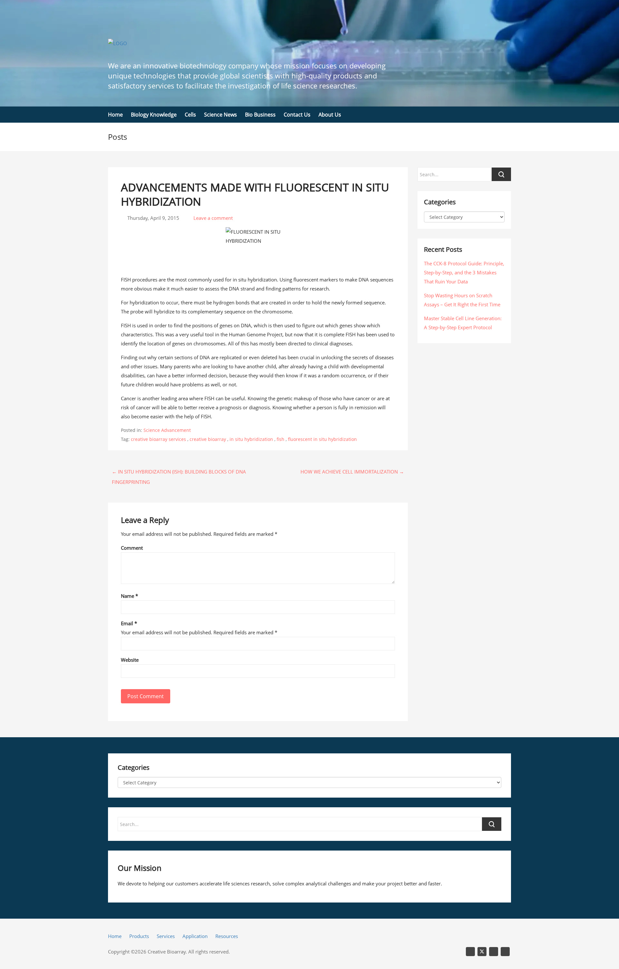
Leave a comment (212, 218)
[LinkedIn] (470, 951)
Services (166, 936)
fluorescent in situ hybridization (322, 439)
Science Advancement (167, 430)
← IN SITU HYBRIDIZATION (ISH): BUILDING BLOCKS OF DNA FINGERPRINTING (179, 472)
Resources (226, 936)
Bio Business (260, 114)
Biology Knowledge (154, 114)
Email (129, 623)
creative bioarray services (158, 439)
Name (129, 596)
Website (130, 660)
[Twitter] (481, 951)
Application (195, 936)
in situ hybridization (251, 439)
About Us (330, 114)
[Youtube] (493, 951)
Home (115, 114)
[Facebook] (505, 951)
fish (280, 439)
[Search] (491, 824)
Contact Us (297, 114)
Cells (190, 114)
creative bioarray (208, 439)
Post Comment (145, 696)
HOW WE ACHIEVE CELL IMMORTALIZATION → (352, 471)
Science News (220, 114)
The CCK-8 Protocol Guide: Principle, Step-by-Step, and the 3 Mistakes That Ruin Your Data (464, 272)
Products (139, 936)
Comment (132, 548)
